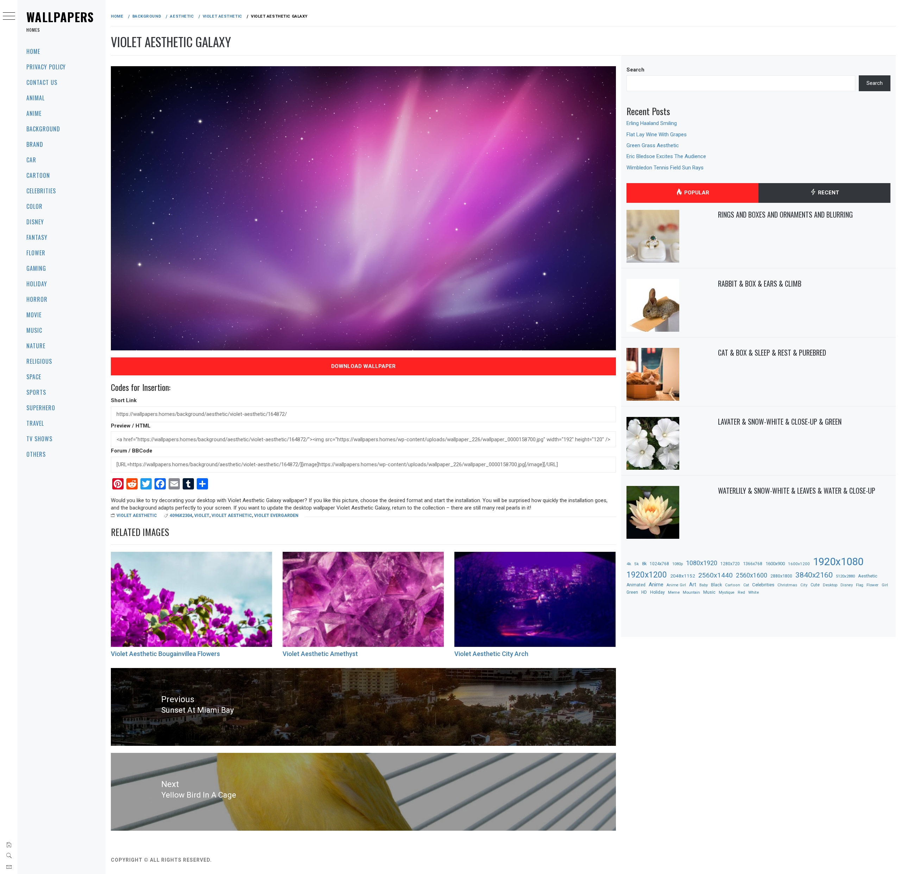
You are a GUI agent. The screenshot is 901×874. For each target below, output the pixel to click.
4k (628, 563)
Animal (35, 98)
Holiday (36, 284)
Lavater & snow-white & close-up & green (780, 421)
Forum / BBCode (131, 451)
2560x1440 (715, 575)
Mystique (727, 592)
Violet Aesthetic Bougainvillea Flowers (165, 653)
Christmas (787, 584)
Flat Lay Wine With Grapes (656, 134)
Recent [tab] (828, 192)
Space (33, 377)
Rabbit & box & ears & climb (759, 283)
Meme (674, 592)
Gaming (36, 268)
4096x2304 (181, 515)
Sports (36, 392)
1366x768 (752, 563)
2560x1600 (751, 575)
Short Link (124, 400)
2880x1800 (781, 576)
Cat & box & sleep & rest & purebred (772, 352)
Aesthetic (867, 576)
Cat (746, 585)
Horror (37, 299)
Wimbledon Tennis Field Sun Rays (665, 167)
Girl (885, 585)
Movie (34, 315)
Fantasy (37, 237)
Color (34, 206)
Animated (635, 584)
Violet (201, 515)
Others (36, 454)
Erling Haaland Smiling (651, 123)
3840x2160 (814, 574)
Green (632, 592)
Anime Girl (676, 585)
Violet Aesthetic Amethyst (320, 653)
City (803, 585)
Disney (35, 222)
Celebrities (41, 191)
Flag (859, 585)
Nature (35, 346)
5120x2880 (845, 576)
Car (31, 160)
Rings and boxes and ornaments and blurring (785, 214)
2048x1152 (682, 576)
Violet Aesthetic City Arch (491, 653)
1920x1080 (838, 562)
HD (644, 592)
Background (43, 129)
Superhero (40, 408)
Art (692, 584)
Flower (35, 253)
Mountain (691, 592)
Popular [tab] (696, 192)
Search (635, 70)
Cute (815, 584)
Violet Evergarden (276, 515)
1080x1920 (701, 563)
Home (33, 51)
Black (716, 584)
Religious (39, 361)
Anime (34, 113)
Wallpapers (60, 17)
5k (636, 563)
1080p (677, 564)
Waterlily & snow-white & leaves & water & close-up (796, 490)
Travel (35, 423)
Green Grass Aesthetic (652, 145)
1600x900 (775, 563)
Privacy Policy (46, 67)
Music (34, 330)
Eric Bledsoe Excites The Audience (666, 156)
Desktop (830, 584)
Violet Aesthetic (136, 515)
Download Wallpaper (363, 366)
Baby (703, 585)
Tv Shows (39, 439)
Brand (34, 144)
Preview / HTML (131, 426)
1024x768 (659, 563)
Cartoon (38, 175)
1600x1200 (799, 563)
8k (644, 563)
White (753, 592)
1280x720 (730, 563)
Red (741, 592)
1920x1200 (646, 575)
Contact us (41, 82)
